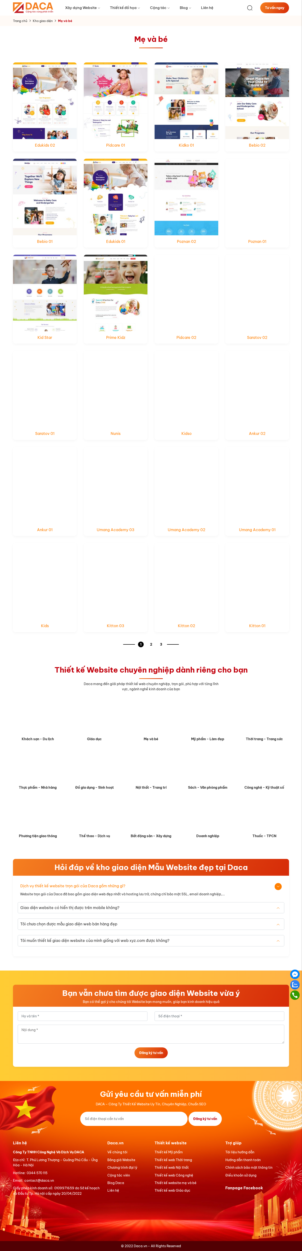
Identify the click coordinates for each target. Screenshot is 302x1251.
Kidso (186, 433)
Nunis (116, 433)
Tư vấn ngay (274, 8)
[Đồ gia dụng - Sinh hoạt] (94, 765)
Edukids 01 (115, 241)
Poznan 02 (186, 241)
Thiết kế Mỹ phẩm (169, 1152)
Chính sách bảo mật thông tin (249, 1167)
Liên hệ (207, 7)
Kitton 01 (257, 625)
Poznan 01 (257, 241)
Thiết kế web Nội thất (172, 1167)
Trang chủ (20, 21)
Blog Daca (115, 1183)
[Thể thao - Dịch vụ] (94, 813)
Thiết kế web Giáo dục (172, 1190)
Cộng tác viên (118, 1175)
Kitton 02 (186, 625)
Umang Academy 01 (257, 529)
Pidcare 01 (115, 145)
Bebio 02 (257, 145)
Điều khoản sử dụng (240, 1175)
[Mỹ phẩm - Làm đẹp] (207, 717)
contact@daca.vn (39, 1180)
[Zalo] (295, 984)
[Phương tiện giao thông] (37, 813)
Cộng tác (158, 7)
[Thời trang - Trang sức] (264, 717)
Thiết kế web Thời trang (173, 1160)
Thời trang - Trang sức (264, 739)
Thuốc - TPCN (264, 836)
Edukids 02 (45, 145)
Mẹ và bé (151, 739)
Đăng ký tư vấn (151, 1053)
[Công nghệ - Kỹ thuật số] (264, 765)
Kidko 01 (186, 145)
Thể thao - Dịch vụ (94, 836)
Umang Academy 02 (186, 529)
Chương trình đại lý (122, 1167)
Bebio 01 (45, 241)
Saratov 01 (45, 433)
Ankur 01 (45, 529)
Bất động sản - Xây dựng (151, 836)
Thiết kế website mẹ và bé (176, 1183)
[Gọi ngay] (295, 995)
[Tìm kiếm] (250, 7)
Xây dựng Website (81, 7)
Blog (184, 7)
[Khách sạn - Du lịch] (37, 717)
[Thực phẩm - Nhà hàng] (37, 765)
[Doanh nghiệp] (207, 813)
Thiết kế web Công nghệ (174, 1175)
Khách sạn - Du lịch (38, 739)
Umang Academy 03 (115, 529)
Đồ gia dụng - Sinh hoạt (94, 787)
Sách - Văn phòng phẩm (207, 787)
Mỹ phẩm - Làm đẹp (207, 739)
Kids (45, 625)
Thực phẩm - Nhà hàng (38, 787)
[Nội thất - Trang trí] (151, 765)
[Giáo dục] (94, 717)
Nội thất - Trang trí (151, 787)
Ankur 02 (257, 433)
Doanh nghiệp (207, 836)
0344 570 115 (37, 1173)
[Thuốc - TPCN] (264, 813)
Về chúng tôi (117, 1152)
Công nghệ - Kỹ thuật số (264, 787)
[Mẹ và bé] (151, 717)
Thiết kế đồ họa (123, 7)
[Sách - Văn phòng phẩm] (207, 765)
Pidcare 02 (186, 337)
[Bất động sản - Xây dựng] (151, 813)
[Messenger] (295, 974)
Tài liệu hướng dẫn (239, 1152)
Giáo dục (94, 739)
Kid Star (45, 337)
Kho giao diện (43, 21)
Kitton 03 (115, 625)
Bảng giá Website (121, 1160)
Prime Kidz (115, 337)
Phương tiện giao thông (38, 836)
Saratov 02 (257, 337)
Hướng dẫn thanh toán (243, 1160)
